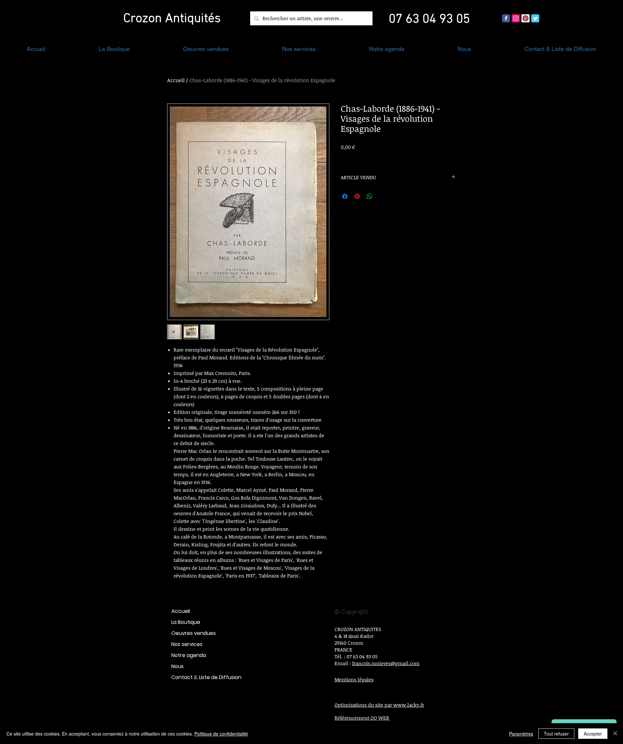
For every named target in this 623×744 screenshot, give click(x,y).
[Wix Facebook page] (506, 18)
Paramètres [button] (521, 733)
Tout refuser (556, 733)
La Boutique (185, 622)
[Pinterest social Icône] (525, 18)
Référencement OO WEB (362, 717)
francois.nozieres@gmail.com (386, 663)
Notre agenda (188, 655)
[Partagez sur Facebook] (345, 196)
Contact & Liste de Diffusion (206, 677)
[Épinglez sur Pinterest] (357, 196)
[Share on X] (382, 196)
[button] (114, 48)
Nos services (186, 644)
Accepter (593, 733)
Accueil (176, 80)
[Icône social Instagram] (516, 18)
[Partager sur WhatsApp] (369, 196)
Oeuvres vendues (193, 633)
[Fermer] (615, 733)
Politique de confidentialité (221, 733)
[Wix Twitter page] (535, 18)
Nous (177, 666)
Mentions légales (354, 679)
